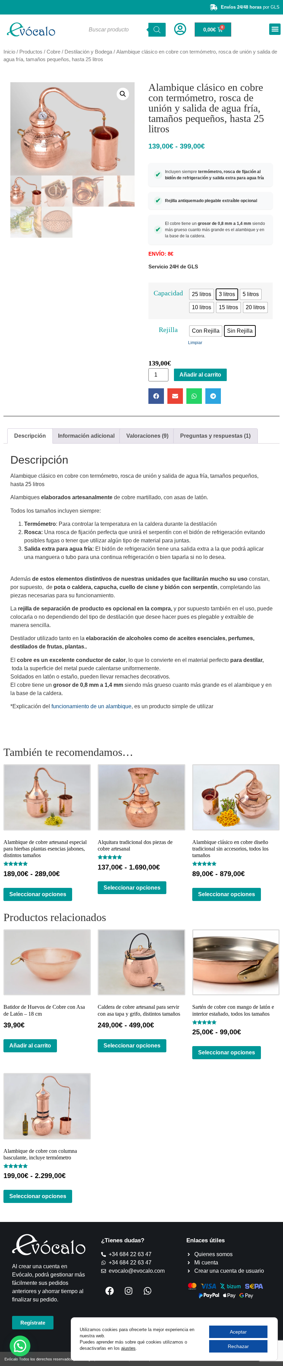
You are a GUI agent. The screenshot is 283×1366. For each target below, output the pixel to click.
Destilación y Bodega (88, 52)
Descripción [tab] (30, 436)
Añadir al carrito (200, 375)
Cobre (53, 52)
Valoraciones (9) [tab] (147, 436)
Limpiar (195, 342)
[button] (275, 29)
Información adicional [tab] (86, 436)
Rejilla (168, 329)
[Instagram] (128, 1290)
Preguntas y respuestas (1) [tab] (215, 436)
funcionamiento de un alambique (91, 706)
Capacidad (168, 293)
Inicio (9, 52)
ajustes (128, 1348)
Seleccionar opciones (37, 894)
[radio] (201, 294)
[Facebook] (109, 1290)
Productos (30, 52)
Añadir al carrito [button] (30, 1046)
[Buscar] (157, 30)
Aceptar (238, 1332)
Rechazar (238, 1346)
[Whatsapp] (147, 1290)
